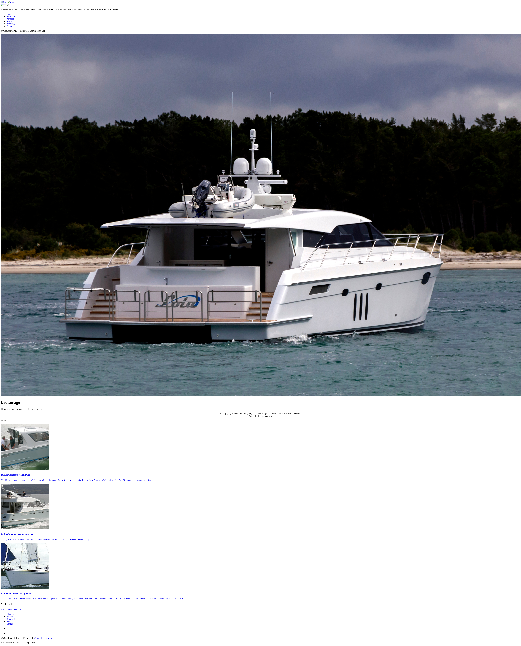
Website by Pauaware (43, 638)
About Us (11, 16)
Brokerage (11, 24)
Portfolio (10, 19)
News (9, 21)
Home (9, 14)
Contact (10, 26)
